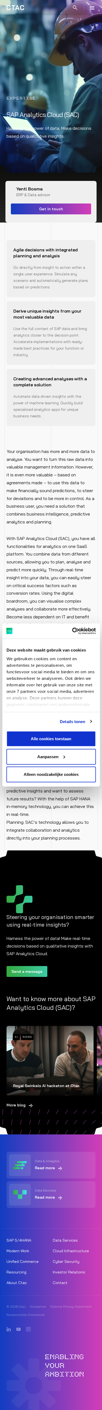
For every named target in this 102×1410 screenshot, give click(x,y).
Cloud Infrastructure (71, 1250)
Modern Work (18, 1250)
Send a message (26, 971)
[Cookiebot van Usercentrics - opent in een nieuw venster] (73, 630)
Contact (60, 1282)
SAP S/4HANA (19, 1240)
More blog (16, 1105)
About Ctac (17, 1282)
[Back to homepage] (15, 7)
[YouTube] (18, 1329)
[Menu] (92, 7)
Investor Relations (69, 1272)
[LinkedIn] (9, 1329)
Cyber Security (66, 1261)
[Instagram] (28, 1329)
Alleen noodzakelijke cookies (51, 774)
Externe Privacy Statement (70, 1306)
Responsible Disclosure (26, 1315)
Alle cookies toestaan (51, 738)
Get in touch (51, 208)
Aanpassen (47, 756)
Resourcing (16, 1272)
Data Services (65, 1240)
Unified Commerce (23, 1261)
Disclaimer (38, 1306)
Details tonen (72, 721)
